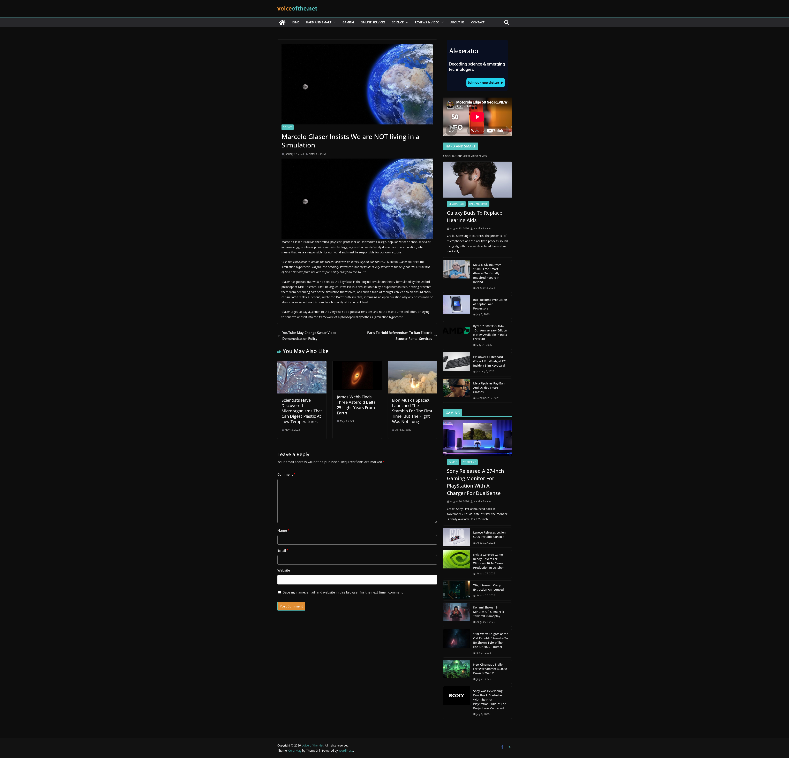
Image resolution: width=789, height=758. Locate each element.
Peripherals (469, 462)
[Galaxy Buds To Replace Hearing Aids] (477, 180)
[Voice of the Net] (282, 22)
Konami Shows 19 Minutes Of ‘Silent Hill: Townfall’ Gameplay (488, 611)
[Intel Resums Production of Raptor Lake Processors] (456, 307)
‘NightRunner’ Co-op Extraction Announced (489, 587)
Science (398, 22)
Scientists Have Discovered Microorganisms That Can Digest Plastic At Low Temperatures (301, 410)
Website (283, 570)
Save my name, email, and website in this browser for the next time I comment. (343, 592)
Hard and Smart (318, 22)
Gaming (348, 22)
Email (282, 550)
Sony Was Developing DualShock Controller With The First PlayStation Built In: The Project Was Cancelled (489, 699)
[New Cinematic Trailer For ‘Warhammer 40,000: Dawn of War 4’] (456, 672)
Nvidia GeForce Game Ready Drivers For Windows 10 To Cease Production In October (488, 561)
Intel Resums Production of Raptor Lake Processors (490, 304)
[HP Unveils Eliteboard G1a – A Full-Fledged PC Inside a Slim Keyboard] (456, 364)
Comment (286, 474)
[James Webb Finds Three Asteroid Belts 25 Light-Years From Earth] (357, 363)
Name (283, 530)
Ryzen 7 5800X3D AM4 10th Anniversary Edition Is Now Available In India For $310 (490, 332)
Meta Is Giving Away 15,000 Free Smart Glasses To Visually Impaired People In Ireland (487, 273)
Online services (373, 22)
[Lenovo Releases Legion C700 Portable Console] (456, 538)
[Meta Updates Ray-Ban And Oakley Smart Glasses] (456, 391)
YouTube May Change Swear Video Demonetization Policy (309, 335)
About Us (457, 22)
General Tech (456, 203)
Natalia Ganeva (317, 154)
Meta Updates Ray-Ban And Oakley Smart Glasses (489, 387)
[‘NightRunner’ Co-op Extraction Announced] (456, 590)
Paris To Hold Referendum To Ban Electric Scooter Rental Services (399, 335)
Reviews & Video (427, 22)
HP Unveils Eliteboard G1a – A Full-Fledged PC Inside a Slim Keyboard (489, 361)
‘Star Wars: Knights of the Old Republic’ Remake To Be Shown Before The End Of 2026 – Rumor (490, 640)
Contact (477, 22)
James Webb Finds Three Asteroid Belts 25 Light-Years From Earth (356, 405)
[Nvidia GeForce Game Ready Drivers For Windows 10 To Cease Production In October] (456, 564)
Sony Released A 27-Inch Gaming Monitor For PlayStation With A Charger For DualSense (475, 481)
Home (295, 22)
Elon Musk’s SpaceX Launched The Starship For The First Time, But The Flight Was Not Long (412, 410)
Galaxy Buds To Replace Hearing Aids (474, 216)
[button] (333, 22)
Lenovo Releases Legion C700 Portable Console (489, 534)
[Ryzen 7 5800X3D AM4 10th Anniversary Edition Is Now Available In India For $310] (456, 335)
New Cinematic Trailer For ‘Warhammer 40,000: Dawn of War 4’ (490, 669)
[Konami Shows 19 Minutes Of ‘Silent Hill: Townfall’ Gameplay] (456, 615)
